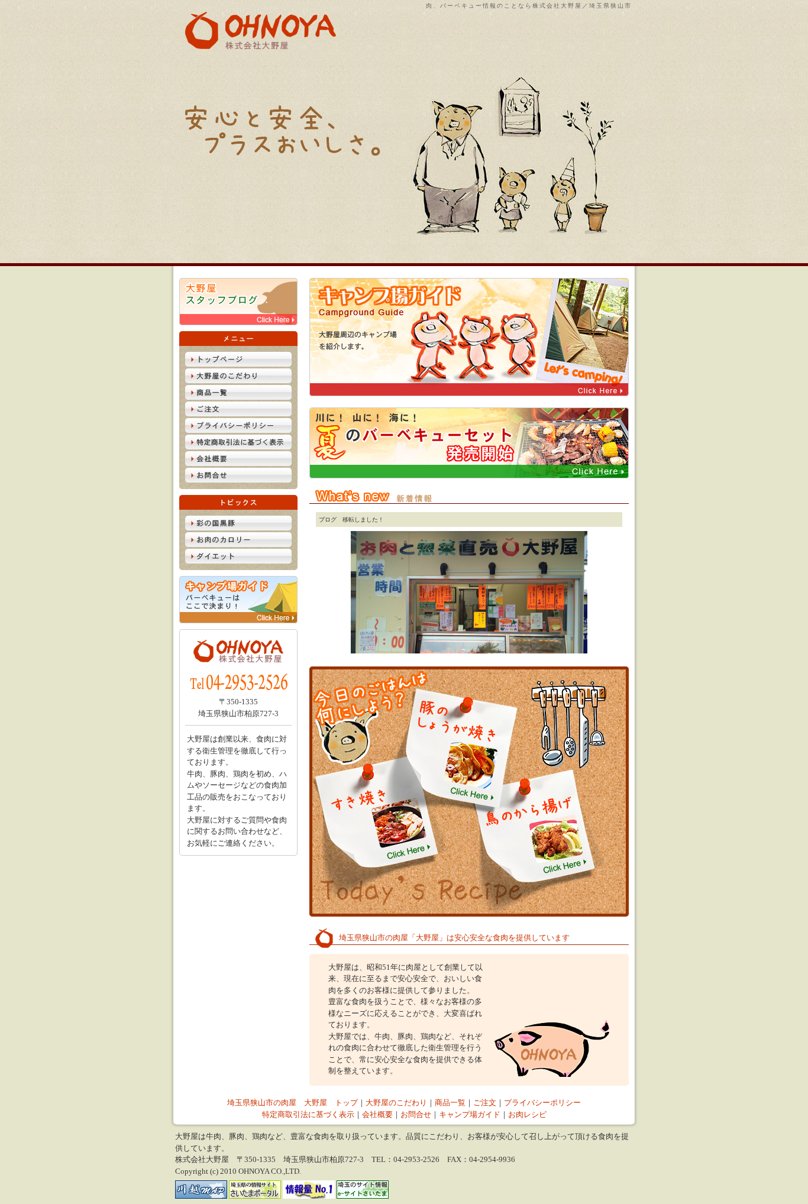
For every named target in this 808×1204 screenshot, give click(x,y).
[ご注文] (238, 413)
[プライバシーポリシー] (238, 430)
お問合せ (415, 1114)
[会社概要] (238, 463)
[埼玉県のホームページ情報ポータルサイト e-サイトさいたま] (363, 1196)
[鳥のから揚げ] (573, 870)
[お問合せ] (238, 479)
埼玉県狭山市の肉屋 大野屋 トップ (292, 1102)
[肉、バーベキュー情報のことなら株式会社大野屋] (254, 46)
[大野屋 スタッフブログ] (238, 322)
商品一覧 (450, 1102)
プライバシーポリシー (542, 1102)
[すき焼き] (367, 856)
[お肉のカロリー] (238, 544)
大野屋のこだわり (396, 1102)
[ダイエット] (238, 560)
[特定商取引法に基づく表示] (238, 446)
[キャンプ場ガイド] (238, 620)
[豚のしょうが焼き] (472, 798)
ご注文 (484, 1102)
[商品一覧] (238, 397)
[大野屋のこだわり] (238, 380)
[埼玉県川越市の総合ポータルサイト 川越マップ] (201, 1196)
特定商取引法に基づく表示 (308, 1114)
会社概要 (377, 1114)
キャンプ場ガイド (469, 1114)
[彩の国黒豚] (238, 527)
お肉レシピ (527, 1114)
